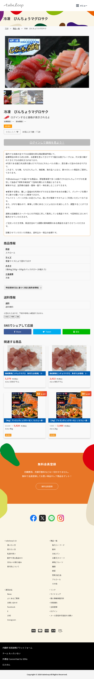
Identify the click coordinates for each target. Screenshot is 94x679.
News (9, 594)
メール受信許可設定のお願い (61, 615)
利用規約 (53, 602)
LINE (9, 615)
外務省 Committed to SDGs (14, 659)
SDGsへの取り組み (14, 562)
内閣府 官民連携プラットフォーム (17, 648)
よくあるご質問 (13, 598)
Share (18, 331)
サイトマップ (55, 594)
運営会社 (9, 590)
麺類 (54, 566)
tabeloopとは (11, 541)
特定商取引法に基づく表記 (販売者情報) (22, 287)
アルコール (56, 579)
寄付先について (13, 566)
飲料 (54, 549)
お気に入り (11, 131)
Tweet (48, 331)
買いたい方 (11, 545)
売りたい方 (11, 549)
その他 (54, 583)
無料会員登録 (47, 486)
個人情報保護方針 (57, 598)
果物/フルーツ (57, 562)
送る (77, 331)
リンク (53, 590)
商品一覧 (16, 28)
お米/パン (56, 553)
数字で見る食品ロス (15, 558)
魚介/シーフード (58, 545)
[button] (5, 63)
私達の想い (11, 553)
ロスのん (6, 665)
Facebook (11, 607)
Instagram (11, 620)
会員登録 (53, 607)
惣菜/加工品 (56, 575)
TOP (6, 28)
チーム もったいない (11, 653)
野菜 (54, 571)
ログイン (53, 611)
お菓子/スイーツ (58, 558)
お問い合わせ (12, 602)
